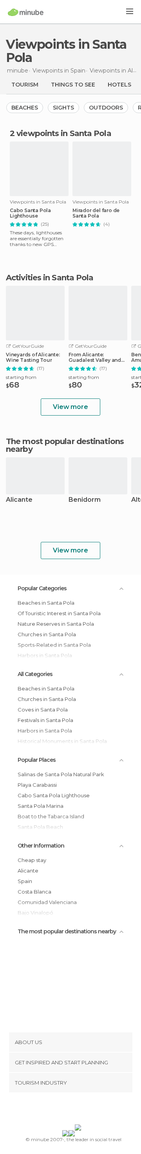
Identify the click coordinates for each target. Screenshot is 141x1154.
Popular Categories (42, 588)
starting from (21, 377)
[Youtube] (89, 1110)
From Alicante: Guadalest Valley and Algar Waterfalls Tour (95, 357)
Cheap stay (32, 860)
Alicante (19, 500)
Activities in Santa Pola (49, 277)
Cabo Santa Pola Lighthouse (30, 213)
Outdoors (106, 107)
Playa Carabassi (37, 785)
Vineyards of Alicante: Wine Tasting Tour (33, 357)
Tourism (24, 84)
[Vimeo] (79, 1110)
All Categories (35, 674)
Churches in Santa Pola (47, 634)
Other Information (41, 845)
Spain (25, 881)
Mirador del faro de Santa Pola (95, 213)
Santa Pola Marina (40, 806)
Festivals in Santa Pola (45, 720)
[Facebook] (58, 1110)
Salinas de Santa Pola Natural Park (61, 774)
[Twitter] (68, 1110)
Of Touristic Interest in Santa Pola (59, 613)
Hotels (119, 84)
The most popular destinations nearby (65, 445)
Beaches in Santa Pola (46, 603)
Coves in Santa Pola (43, 709)
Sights (63, 107)
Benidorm (85, 500)
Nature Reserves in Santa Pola (56, 624)
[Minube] (25, 12)
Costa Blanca (34, 892)
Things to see (73, 84)
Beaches (24, 107)
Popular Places (37, 759)
